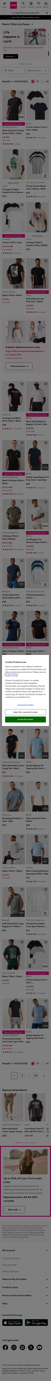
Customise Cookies (26, 705)
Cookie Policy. (11, 675)
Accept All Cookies (25, 719)
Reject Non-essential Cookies (25, 712)
